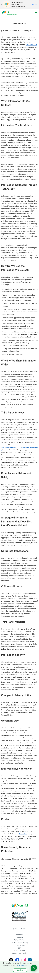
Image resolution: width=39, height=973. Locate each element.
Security (19, 937)
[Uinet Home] (10, 13)
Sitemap (19, 934)
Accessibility (19, 950)
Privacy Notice (19, 940)
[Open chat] (34, 968)
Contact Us (23, 834)
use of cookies (21, 965)
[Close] (1, 4)
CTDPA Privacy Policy (19, 942)
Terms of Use (19, 945)
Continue (20, 970)
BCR (19, 948)
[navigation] (35, 13)
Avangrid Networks (19, 953)
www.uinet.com (31, 45)
